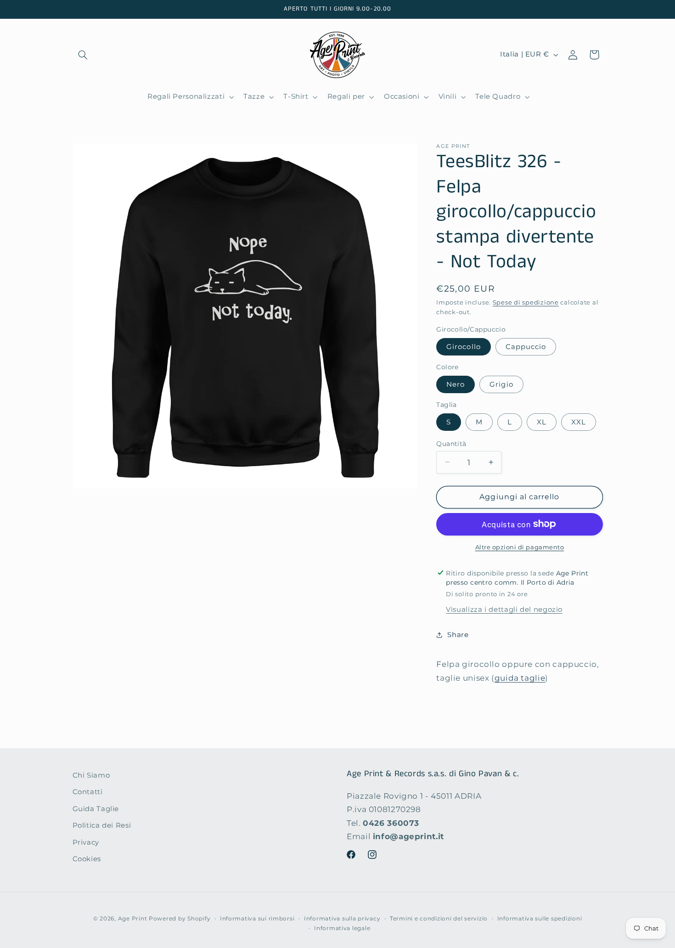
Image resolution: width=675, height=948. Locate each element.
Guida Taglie (96, 809)
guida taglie (520, 677)
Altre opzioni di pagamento (519, 546)
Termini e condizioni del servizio (439, 918)
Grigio (501, 384)
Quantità (451, 443)
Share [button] (457, 634)
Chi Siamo (91, 775)
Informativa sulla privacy (342, 918)
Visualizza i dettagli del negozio (504, 609)
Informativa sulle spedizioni (539, 918)
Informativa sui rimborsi (257, 918)
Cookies (87, 859)
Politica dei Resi (102, 825)
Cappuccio (526, 346)
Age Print (132, 918)
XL (541, 422)
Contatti (88, 792)
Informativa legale (342, 928)
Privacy (86, 842)
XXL (578, 422)
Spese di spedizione (526, 302)
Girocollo (463, 346)
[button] (83, 54)
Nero (455, 384)
